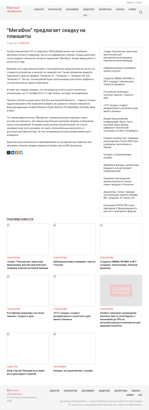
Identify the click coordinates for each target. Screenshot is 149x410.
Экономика (72, 9)
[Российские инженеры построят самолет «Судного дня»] (28, 305)
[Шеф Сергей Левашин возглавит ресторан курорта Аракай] (28, 363)
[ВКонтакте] (12, 152)
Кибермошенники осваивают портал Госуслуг (119, 69)
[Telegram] (21, 152)
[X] (8, 152)
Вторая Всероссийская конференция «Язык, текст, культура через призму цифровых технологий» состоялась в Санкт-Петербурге (120, 124)
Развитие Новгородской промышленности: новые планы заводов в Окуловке (118, 181)
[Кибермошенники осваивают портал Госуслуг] (74, 254)
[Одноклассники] (16, 152)
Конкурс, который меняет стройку (117, 156)
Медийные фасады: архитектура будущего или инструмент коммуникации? (121, 168)
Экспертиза (105, 9)
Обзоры (120, 9)
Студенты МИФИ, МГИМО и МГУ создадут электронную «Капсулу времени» (118, 81)
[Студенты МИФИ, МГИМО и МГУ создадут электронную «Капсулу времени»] (121, 254)
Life (85, 15)
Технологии (55, 9)
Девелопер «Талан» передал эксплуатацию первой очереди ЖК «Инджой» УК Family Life (120, 195)
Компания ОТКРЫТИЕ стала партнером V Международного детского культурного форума (120, 208)
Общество (88, 9)
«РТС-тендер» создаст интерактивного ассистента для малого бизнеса (120, 108)
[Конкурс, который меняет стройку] (74, 363)
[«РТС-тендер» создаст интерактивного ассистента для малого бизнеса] (74, 305)
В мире (132, 9)
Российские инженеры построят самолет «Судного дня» (118, 94)
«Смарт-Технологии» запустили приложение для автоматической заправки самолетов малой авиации (120, 56)
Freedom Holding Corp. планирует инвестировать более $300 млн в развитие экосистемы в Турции (121, 143)
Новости (39, 9)
